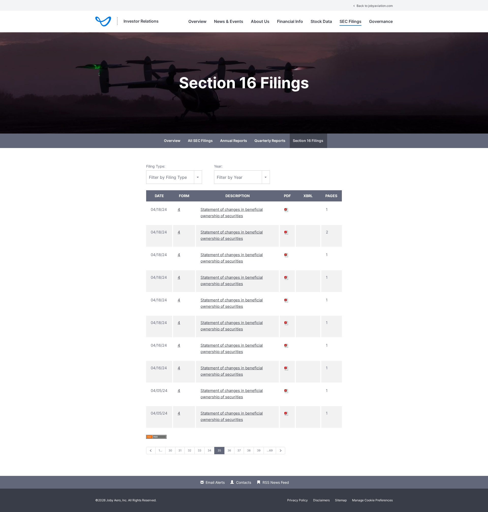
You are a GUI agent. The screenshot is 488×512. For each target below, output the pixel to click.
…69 (270, 450)
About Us (260, 21)
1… (160, 450)
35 (219, 450)
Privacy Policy (297, 500)
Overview (197, 21)
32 (189, 450)
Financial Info (290, 21)
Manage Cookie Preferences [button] (372, 500)
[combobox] (174, 177)
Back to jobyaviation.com (372, 6)
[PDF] (286, 209)
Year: (218, 166)
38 (249, 450)
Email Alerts (215, 482)
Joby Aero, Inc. (116, 500)
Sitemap (341, 500)
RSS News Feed (276, 482)
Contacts (243, 482)
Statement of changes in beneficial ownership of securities (232, 212)
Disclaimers (321, 500)
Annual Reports (233, 140)
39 (259, 450)
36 (229, 450)
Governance (381, 21)
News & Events (228, 21)
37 (239, 450)
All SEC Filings (200, 140)
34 (209, 450)
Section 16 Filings (308, 140)
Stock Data (321, 21)
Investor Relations (141, 21)
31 (179, 450)
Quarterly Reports (269, 140)
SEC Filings (350, 21)
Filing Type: (155, 166)
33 (199, 450)
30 (170, 450)
